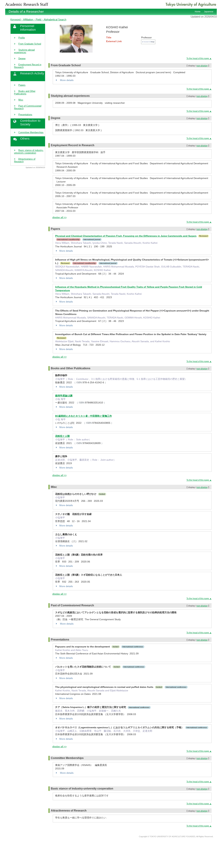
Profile (21, 37)
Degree (21, 58)
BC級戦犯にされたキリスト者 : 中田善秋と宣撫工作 (83, 416)
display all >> (59, 217)
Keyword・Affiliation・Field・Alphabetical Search (38, 19)
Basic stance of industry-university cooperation (29, 151)
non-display (202, 66)
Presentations (25, 114)
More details (66, 80)
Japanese (208, 11)
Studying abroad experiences (24, 51)
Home (197, 11)
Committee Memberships (31, 132)
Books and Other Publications (24, 92)
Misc (20, 100)
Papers (21, 85)
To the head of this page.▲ (199, 58)
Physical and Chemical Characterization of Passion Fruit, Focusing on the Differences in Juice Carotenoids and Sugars (126, 235)
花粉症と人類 (62, 436)
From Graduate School (29, 43)
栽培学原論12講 (63, 395)
